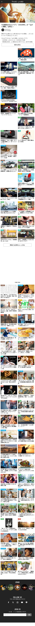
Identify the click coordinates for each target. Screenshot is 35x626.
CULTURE (20, 49)
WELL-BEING (3, 145)
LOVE (19, 356)
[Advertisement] (17, 265)
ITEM (19, 62)
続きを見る (17, 44)
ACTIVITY (2, 77)
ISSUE (20, 117)
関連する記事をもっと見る (17, 245)
